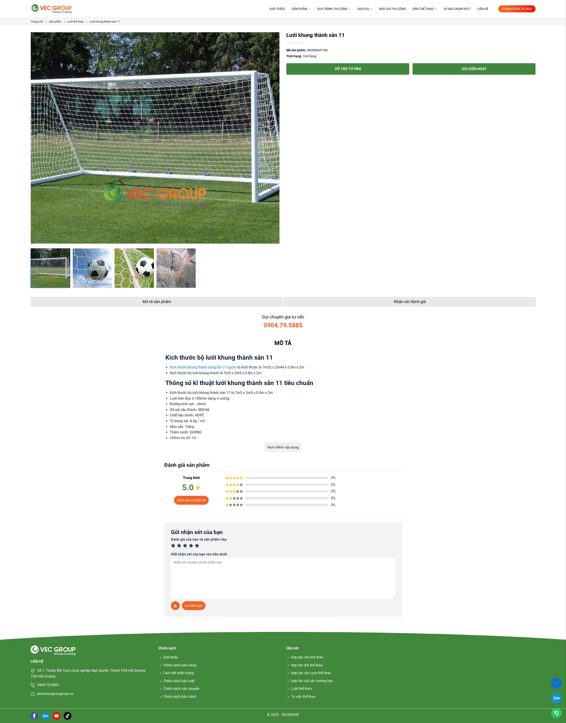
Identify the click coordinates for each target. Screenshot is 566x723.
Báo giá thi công (392, 9)
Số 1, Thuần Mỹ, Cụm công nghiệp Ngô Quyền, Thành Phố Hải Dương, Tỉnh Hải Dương (88, 673)
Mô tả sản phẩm (157, 301)
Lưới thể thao (75, 21)
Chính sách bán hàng (179, 665)
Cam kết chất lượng (178, 673)
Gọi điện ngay (474, 69)
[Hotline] (556, 713)
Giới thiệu (277, 9)
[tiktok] (67, 715)
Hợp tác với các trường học (312, 681)
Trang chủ (37, 21)
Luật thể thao (301, 689)
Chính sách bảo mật (179, 681)
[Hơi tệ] (180, 546)
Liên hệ (482, 9)
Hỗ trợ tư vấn (348, 69)
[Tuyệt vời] (198, 546)
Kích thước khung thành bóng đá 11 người (203, 367)
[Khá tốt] (192, 546)
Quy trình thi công (332, 9)
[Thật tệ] (174, 546)
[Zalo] (556, 698)
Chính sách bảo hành (179, 696)
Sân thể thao (423, 9)
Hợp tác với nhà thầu (307, 657)
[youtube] (56, 715)
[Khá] (186, 546)
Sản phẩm (299, 9)
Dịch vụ (363, 9)
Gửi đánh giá (193, 605)
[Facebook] (34, 715)
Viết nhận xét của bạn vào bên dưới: (199, 554)
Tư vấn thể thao (303, 696)
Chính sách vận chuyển (181, 689)
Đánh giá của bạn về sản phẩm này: (199, 539)
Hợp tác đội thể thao (307, 665)
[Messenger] (556, 683)
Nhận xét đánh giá (410, 301)
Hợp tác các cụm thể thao (311, 673)
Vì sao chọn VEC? (457, 9)
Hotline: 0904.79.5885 (517, 9)
